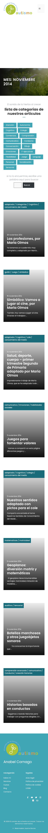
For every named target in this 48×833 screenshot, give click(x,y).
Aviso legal (30, 778)
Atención (10, 125)
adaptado (9, 204)
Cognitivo (10, 130)
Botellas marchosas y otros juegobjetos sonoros (23, 637)
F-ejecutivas (27, 151)
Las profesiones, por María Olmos (23, 240)
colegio (30, 472)
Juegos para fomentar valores (21, 441)
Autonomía (25, 125)
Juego (24, 156)
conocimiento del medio (16, 207)
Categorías (21, 204)
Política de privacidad (34, 781)
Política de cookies (33, 785)
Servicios (7, 781)
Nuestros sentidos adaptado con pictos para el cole (22, 504)
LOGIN (28, 788)
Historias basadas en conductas (22, 706)
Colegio (23, 130)
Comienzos (11, 135)
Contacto (7, 792)
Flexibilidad (11, 156)
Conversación (12, 146)
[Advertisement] (24, 42)
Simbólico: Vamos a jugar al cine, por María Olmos (23, 303)
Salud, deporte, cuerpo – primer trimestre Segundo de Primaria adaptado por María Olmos (23, 365)
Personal (10, 162)
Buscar (27, 185)
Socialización (25, 162)
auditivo (8, 605)
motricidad (24, 540)
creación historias (24, 673)
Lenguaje (37, 156)
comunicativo (11, 405)
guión (7, 272)
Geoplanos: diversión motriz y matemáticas (22, 569)
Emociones (11, 151)
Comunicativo (12, 141)
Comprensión (28, 135)
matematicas (11, 540)
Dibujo (27, 146)
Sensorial (10, 167)
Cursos (6, 785)
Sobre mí (7, 778)
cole (29, 337)
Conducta (28, 141)
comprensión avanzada (16, 670)
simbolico (23, 272)
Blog (5, 788)
